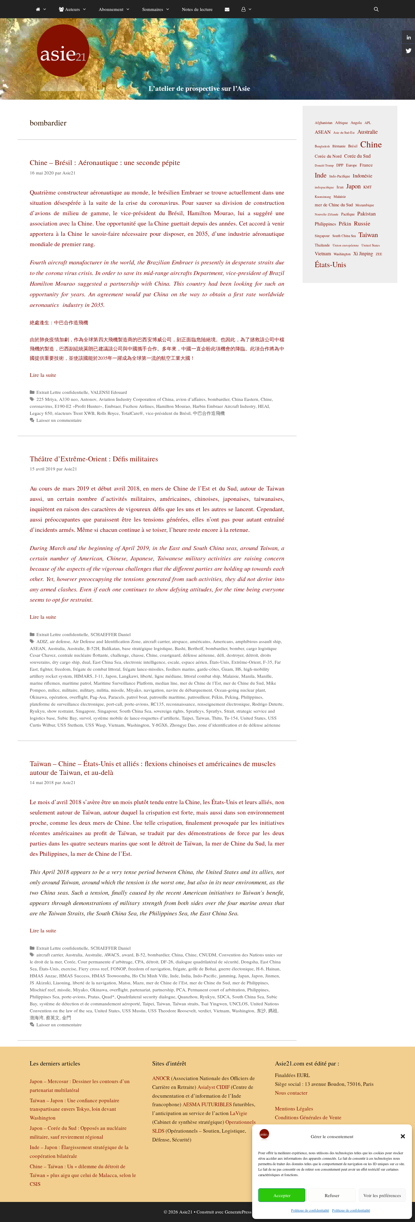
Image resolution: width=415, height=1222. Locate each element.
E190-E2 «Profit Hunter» (78, 406)
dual (86, 662)
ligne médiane (168, 676)
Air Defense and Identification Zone (107, 641)
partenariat (140, 989)
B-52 (140, 955)
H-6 (259, 969)
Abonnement (111, 9)
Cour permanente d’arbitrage (105, 962)
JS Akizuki (40, 982)
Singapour (107, 711)
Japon (111, 676)
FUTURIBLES (216, 1104)
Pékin (217, 697)
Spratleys (195, 711)
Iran (340, 187)
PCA (180, 989)
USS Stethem (70, 725)
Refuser (332, 1195)
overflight (78, 697)
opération (58, 697)
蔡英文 (53, 1017)
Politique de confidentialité (310, 1210)
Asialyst (206, 1086)
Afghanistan (323, 122)
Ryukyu (37, 711)
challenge (120, 655)
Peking (231, 697)
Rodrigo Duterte (267, 704)
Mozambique (364, 205)
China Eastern (245, 399)
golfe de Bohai (202, 969)
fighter (46, 669)
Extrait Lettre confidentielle (62, 392)
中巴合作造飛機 (209, 413)
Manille (264, 676)
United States (253, 718)
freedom (62, 669)
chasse (137, 655)
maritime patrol (76, 683)
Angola (356, 122)
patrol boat (137, 697)
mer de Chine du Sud (243, 683)
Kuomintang (323, 196)
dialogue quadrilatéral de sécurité (207, 962)
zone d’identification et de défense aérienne (239, 725)
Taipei (187, 718)
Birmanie (338, 145)
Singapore (85, 711)
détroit (252, 655)
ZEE (379, 254)
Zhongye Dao (183, 725)
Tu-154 (231, 718)
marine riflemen (45, 683)
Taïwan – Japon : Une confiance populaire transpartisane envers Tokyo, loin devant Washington (74, 1109)
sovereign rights (168, 711)
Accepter (281, 1195)
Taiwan (202, 718)
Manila (248, 676)
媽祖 (272, 1010)
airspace (179, 641)
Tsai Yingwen (214, 1003)
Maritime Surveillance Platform (123, 683)
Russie (362, 223)
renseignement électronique (223, 704)
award (127, 955)
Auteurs (72, 9)
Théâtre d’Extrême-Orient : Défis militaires (94, 458)
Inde (174, 975)
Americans (223, 641)
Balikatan (111, 648)
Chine (266, 399)
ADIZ (41, 641)
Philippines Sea (44, 996)
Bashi (180, 648)
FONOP (118, 969)
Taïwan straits (185, 1003)
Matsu (124, 982)
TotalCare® (132, 413)
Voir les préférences (382, 1195)
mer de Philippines (250, 982)
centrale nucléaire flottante (83, 655)
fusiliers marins (180, 669)
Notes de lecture (197, 9)
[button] (403, 1136)
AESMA (191, 1104)
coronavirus (41, 406)
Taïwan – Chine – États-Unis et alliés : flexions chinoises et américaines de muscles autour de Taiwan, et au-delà (153, 768)
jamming (227, 975)
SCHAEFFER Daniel (111, 634)
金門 (66, 1017)
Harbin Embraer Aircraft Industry (224, 406)
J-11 (99, 676)
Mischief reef (42, 989)
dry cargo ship (66, 662)
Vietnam (116, 725)
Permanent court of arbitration (216, 989)
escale (173, 662)
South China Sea (135, 711)
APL (368, 122)
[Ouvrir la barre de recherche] (376, 9)
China (177, 955)
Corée (69, 962)
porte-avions (136, 704)
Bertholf (195, 648)
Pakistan (366, 213)
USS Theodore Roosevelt (172, 1010)
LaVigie (238, 1113)
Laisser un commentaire (59, 420)
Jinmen (272, 975)
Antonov (88, 399)
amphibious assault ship (258, 641)
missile (117, 690)
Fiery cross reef (93, 969)
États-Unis (219, 662)
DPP (339, 165)
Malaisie (231, 676)
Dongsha (249, 962)
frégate (179, 969)
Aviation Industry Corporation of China (136, 399)
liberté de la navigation (94, 982)
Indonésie (362, 175)
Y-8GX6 (159, 725)
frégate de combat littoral (96, 669)
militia (102, 690)
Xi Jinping (363, 253)
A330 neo (68, 399)
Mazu (138, 982)
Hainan (273, 969)
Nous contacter (291, 1092)
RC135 (157, 704)
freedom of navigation (149, 969)
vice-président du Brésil (168, 413)
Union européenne (346, 245)
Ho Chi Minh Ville (150, 975)
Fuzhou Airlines (138, 406)
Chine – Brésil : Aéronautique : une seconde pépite (105, 162)
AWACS (111, 955)
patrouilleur (198, 697)
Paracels (116, 697)
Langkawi (128, 676)
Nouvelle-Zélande (326, 214)
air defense (60, 641)
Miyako (133, 690)
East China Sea (107, 662)
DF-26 (167, 962)
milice (54, 690)
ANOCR (161, 1078)
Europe (351, 165)
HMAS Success (74, 975)
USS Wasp (95, 725)
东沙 (261, 1010)
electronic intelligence (144, 662)
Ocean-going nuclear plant (239, 690)
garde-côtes (208, 669)
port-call (114, 704)
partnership (163, 989)
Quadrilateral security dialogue (146, 996)
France (366, 165)
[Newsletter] (227, 9)
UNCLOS (238, 1003)
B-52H (93, 648)
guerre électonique (236, 969)
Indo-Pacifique (339, 176)
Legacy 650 (41, 413)
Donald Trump (324, 165)
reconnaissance (180, 704)
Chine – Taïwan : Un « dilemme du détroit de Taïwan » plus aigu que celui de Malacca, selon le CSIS (83, 1175)
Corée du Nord (328, 156)
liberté (146, 676)
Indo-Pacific (205, 975)
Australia (56, 648)
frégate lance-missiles (143, 669)
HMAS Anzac (43, 975)
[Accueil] (41, 9)
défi (220, 655)
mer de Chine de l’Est (200, 683)
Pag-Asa (98, 697)
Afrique (341, 122)
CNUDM (207, 955)
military (87, 690)
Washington (138, 725)
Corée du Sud (357, 156)
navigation (154, 690)
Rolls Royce (108, 413)
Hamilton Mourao (173, 406)
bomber (237, 648)
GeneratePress (238, 1212)
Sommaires (152, 9)
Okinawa (38, 697)
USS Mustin (134, 1010)
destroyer (235, 655)
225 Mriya (46, 399)
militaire (69, 690)
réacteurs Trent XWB (74, 413)
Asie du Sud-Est (344, 132)
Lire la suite (43, 374)
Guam (227, 669)
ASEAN (37, 648)
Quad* (108, 996)
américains (200, 641)
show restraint (60, 711)
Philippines (251, 697)
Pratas (93, 996)
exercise (68, 969)
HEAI (263, 406)
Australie (75, 648)
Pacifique (348, 214)
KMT (367, 187)
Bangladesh (322, 146)
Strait (229, 711)
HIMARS (83, 676)
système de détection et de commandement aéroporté (89, 1003)
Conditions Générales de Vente (308, 1117)
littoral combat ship (202, 676)
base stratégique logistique (147, 648)
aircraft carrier (156, 641)
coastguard (170, 655)
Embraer (113, 406)
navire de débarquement (189, 690)
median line (166, 683)
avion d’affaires (190, 399)
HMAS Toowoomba (111, 975)
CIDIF (223, 1086)
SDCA (223, 996)
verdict (204, 1010)
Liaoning (61, 982)
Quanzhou (187, 996)
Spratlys (213, 711)
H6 (238, 669)
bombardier (218, 399)
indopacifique (324, 187)
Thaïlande (322, 245)
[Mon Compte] (246, 9)
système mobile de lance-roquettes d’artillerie (136, 718)
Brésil (353, 146)
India (186, 975)
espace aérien (194, 662)
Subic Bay (67, 718)
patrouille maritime (167, 697)
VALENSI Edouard (109, 392)
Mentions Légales (294, 1108)
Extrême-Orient (246, 662)
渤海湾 (36, 1017)
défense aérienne (198, 655)
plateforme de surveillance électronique (67, 704)
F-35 (267, 662)
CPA (139, 962)
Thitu (217, 718)
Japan (243, 975)
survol (85, 718)
